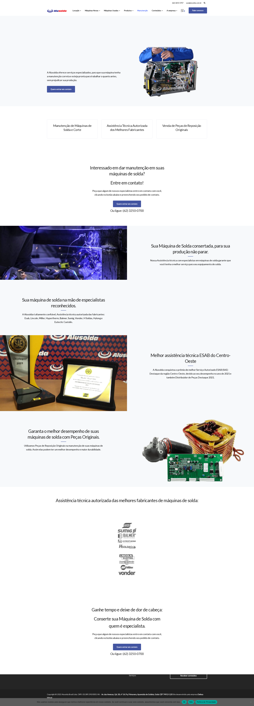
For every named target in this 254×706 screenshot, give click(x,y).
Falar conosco (197, 10)
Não (191, 702)
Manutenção (142, 10)
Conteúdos (156, 10)
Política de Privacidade (206, 702)
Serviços (132, 675)
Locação (76, 10)
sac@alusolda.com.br (193, 3)
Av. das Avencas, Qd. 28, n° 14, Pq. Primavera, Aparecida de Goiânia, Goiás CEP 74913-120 (136, 694)
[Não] (250, 702)
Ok (184, 702)
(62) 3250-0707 (177, 3)
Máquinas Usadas (111, 10)
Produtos (128, 10)
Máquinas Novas (91, 10)
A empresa (171, 10)
